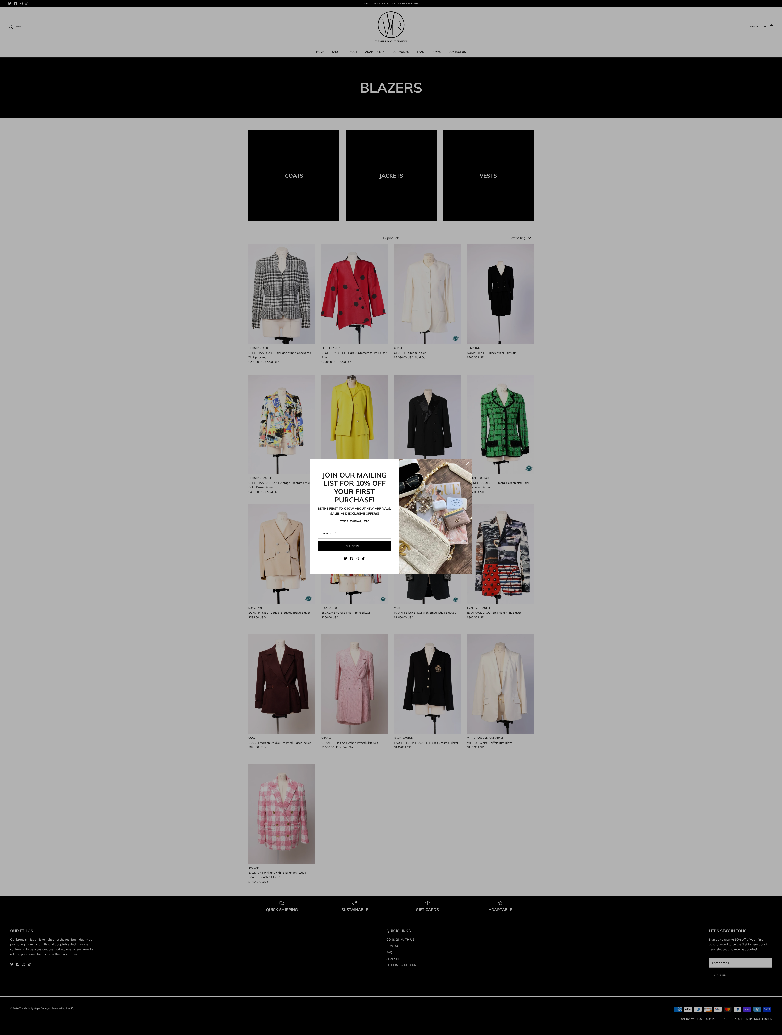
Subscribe (354, 546)
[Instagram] (357, 558)
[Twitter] (345, 558)
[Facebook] (351, 558)
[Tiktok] (363, 558)
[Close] (467, 463)
